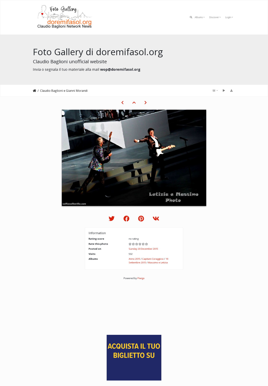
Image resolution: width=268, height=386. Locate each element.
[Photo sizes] (215, 90)
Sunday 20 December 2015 (143, 248)
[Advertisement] (134, 305)
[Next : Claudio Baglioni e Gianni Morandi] (145, 102)
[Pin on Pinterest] (142, 218)
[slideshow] (224, 90)
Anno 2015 (134, 258)
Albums (199, 17)
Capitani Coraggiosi (153, 258)
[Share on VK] (156, 218)
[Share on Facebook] (127, 218)
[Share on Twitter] (112, 218)
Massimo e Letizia (158, 262)
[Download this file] (231, 90)
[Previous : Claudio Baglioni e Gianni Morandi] (122, 102)
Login (228, 17)
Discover (214, 17)
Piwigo (141, 278)
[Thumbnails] (134, 102)
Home (34, 90)
